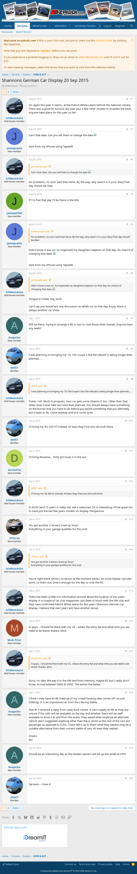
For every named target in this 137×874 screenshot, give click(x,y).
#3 (132, 159)
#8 (132, 348)
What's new (40, 26)
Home (8, 26)
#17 (131, 651)
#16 (131, 620)
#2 (132, 129)
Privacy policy (105, 864)
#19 (131, 747)
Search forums (23, 31)
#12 (131, 481)
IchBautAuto (11, 85)
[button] (49, 26)
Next (15, 91)
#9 (132, 378)
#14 (131, 549)
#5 (132, 224)
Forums (22, 26)
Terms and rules (87, 864)
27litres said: (37, 556)
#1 (132, 98)
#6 (132, 273)
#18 (131, 692)
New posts (7, 31)
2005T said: (37, 386)
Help (117, 864)
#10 (131, 420)
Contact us (70, 864)
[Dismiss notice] (131, 40)
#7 (132, 318)
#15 (131, 590)
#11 (131, 450)
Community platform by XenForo (68, 871)
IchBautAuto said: (40, 231)
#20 (131, 778)
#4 (132, 193)
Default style (12, 864)
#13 (131, 519)
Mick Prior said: (39, 658)
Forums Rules (104, 40)
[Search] (131, 26)
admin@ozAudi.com (91, 57)
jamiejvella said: (39, 166)
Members (61, 26)
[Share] (127, 99)
